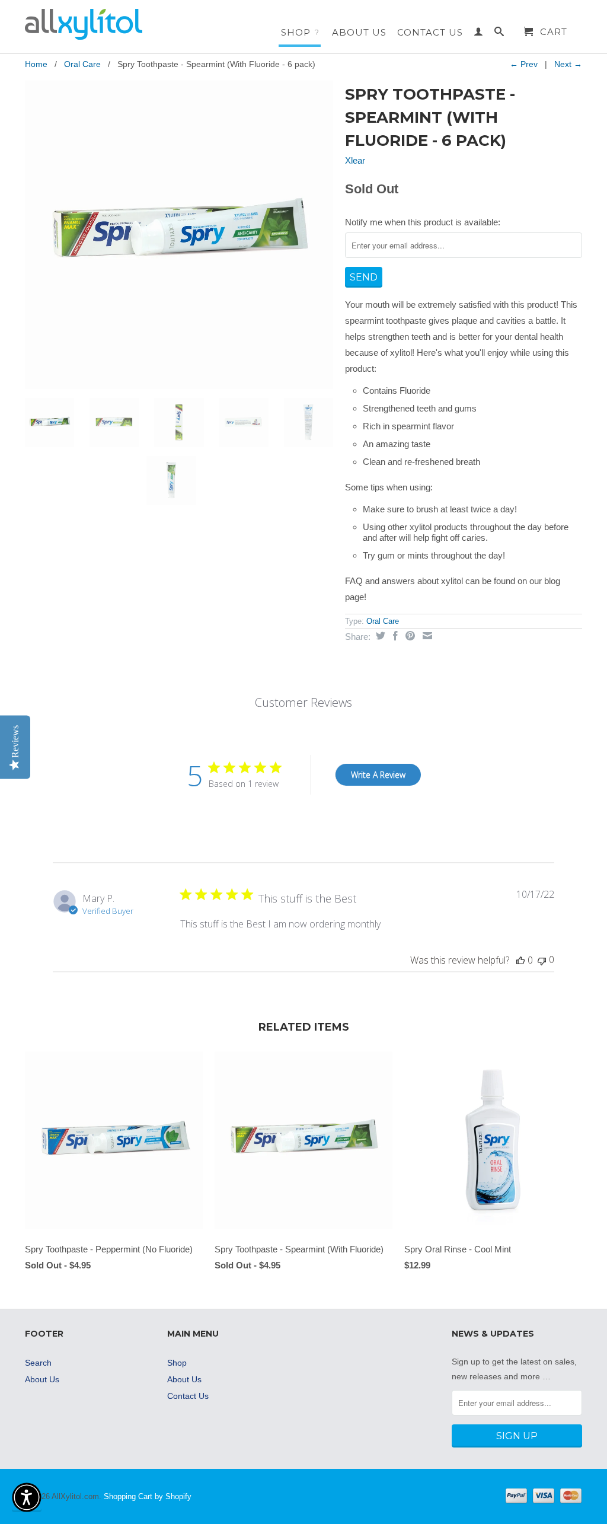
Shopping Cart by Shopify (147, 1496)
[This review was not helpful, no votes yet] (542, 959)
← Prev (524, 64)
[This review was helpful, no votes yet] (520, 960)
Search (38, 1362)
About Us (359, 32)
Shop (300, 32)
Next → (568, 64)
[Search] (499, 34)
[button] (26, 1497)
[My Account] (479, 34)
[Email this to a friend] (426, 635)
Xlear (355, 160)
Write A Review (378, 774)
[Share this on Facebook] (394, 635)
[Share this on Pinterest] (408, 635)
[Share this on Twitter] (379, 635)
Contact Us (430, 32)
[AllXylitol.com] (90, 24)
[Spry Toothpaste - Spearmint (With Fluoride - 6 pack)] (179, 235)
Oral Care (82, 64)
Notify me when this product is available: (422, 222)
